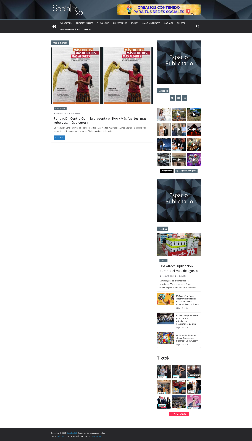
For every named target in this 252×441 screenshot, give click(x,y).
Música (134, 23)
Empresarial (66, 23)
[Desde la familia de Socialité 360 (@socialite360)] (164, 144)
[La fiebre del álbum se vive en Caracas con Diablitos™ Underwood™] (165, 340)
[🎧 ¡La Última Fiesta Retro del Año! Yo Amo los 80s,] (194, 159)
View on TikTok (180, 414)
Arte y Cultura (60, 109)
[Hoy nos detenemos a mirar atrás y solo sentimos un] (194, 129)
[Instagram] (178, 98)
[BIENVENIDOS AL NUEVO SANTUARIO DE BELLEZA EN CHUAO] (164, 114)
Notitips (163, 260)
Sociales (168, 23)
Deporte (181, 23)
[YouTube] (184, 98)
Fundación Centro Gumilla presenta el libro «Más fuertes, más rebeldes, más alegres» (100, 120)
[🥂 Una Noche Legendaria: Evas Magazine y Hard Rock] (179, 144)
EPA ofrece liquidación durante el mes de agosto (178, 268)
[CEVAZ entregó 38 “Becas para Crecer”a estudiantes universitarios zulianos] (165, 322)
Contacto (89, 29)
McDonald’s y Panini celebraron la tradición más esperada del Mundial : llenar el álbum (187, 300)
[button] (164, 371)
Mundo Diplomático (70, 29)
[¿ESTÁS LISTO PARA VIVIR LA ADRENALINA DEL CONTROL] (194, 114)
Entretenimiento (84, 23)
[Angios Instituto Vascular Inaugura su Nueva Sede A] (179, 129)
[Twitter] (172, 98)
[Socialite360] (54, 26)
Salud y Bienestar (151, 23)
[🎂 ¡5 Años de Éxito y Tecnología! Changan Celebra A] (164, 159)
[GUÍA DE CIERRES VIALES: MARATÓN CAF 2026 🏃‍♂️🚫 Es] (179, 114)
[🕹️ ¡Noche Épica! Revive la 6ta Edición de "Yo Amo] (194, 144)
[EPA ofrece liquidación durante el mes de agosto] (179, 244)
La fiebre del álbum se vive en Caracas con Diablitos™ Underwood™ (187, 338)
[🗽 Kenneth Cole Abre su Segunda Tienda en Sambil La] (179, 159)
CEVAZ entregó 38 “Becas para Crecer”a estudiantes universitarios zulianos (187, 319)
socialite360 (75, 113)
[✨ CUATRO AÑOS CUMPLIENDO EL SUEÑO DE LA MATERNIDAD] (164, 129)
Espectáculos (120, 23)
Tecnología (103, 23)
